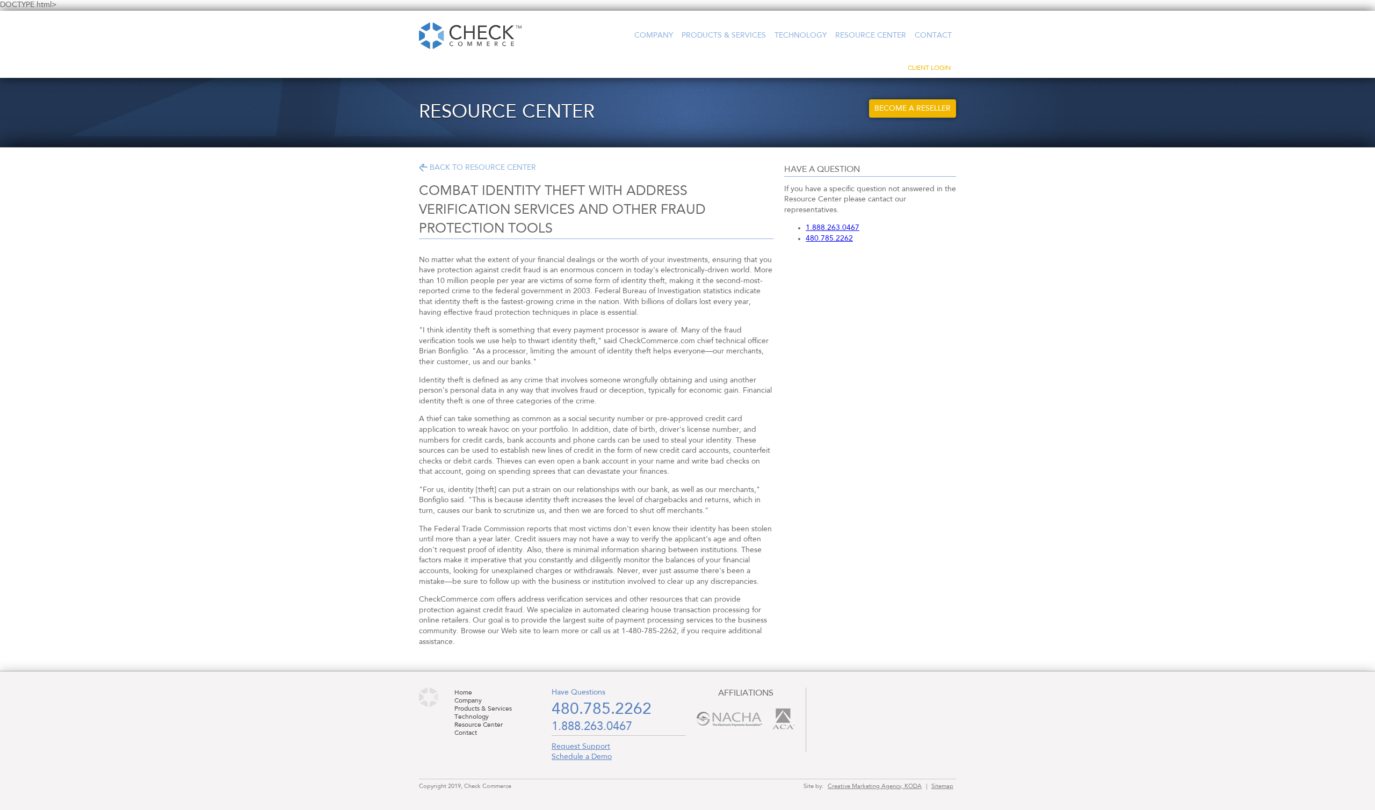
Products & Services (724, 35)
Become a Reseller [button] (912, 108)
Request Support (581, 746)
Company (653, 35)
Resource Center (870, 35)
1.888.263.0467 (832, 228)
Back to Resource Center (483, 167)
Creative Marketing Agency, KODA (875, 786)
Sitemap (942, 786)
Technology (801, 35)
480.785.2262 (829, 238)
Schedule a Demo (582, 757)
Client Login (929, 68)
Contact (933, 35)
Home (463, 693)
